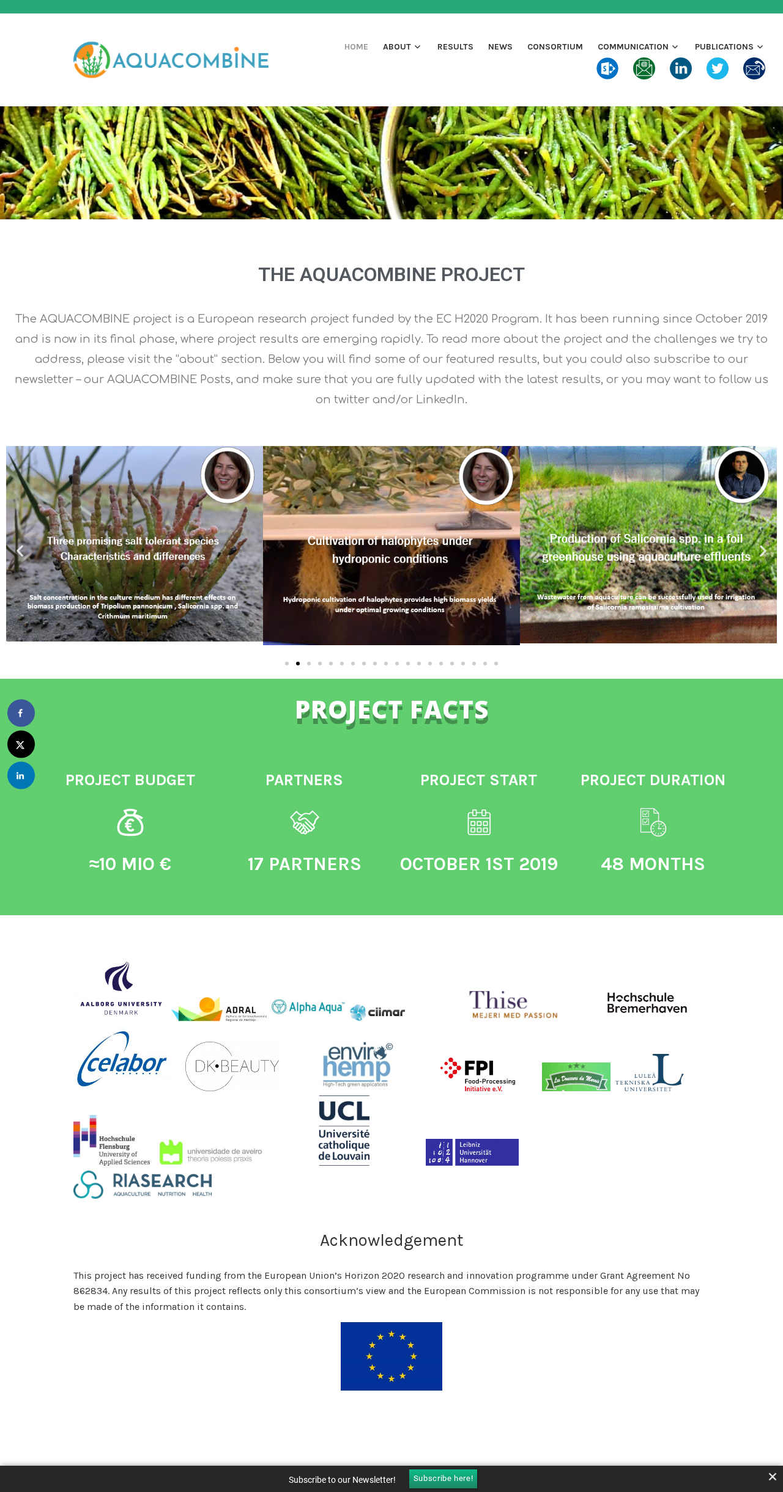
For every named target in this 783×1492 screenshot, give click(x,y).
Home (356, 47)
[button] (20, 550)
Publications (724, 47)
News (500, 47)
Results (455, 47)
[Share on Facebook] (21, 713)
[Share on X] (21, 744)
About (397, 47)
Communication (633, 47)
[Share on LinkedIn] (21, 775)
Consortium (555, 47)
